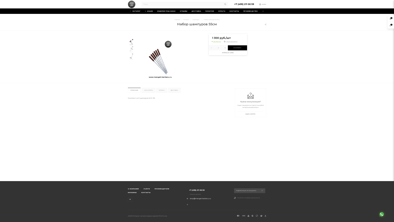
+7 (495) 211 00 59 (244, 4)
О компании (133, 189)
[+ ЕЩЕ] (263, 11)
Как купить (148, 90)
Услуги (147, 189)
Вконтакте (130, 199)
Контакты (145, 192)
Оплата (162, 90)
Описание (134, 90)
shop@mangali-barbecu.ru (200, 198)
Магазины (132, 192)
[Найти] (225, 4)
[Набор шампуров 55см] (160, 59)
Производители (162, 189)
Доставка (174, 90)
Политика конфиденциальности (248, 198)
